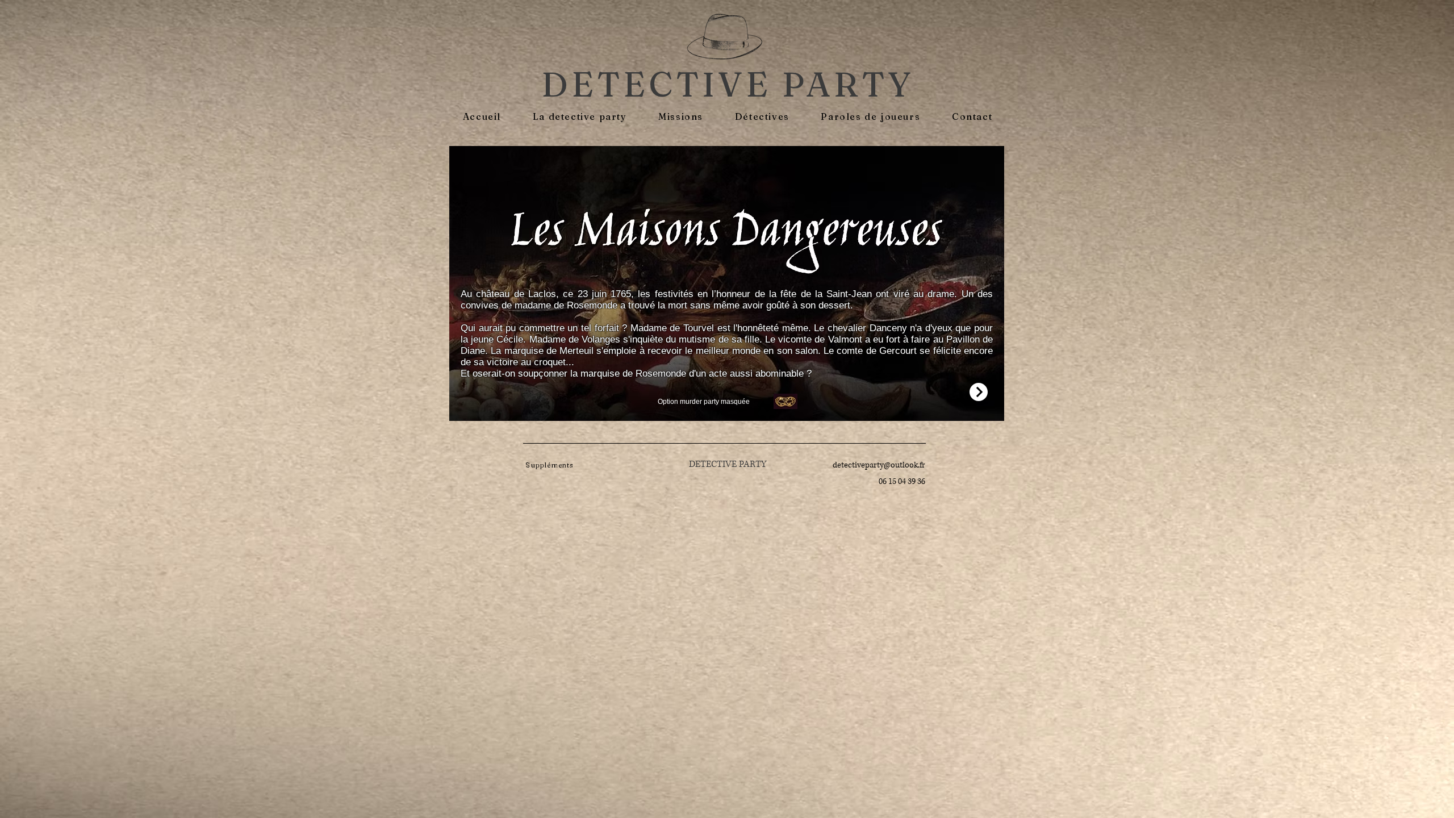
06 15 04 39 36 (902, 481)
